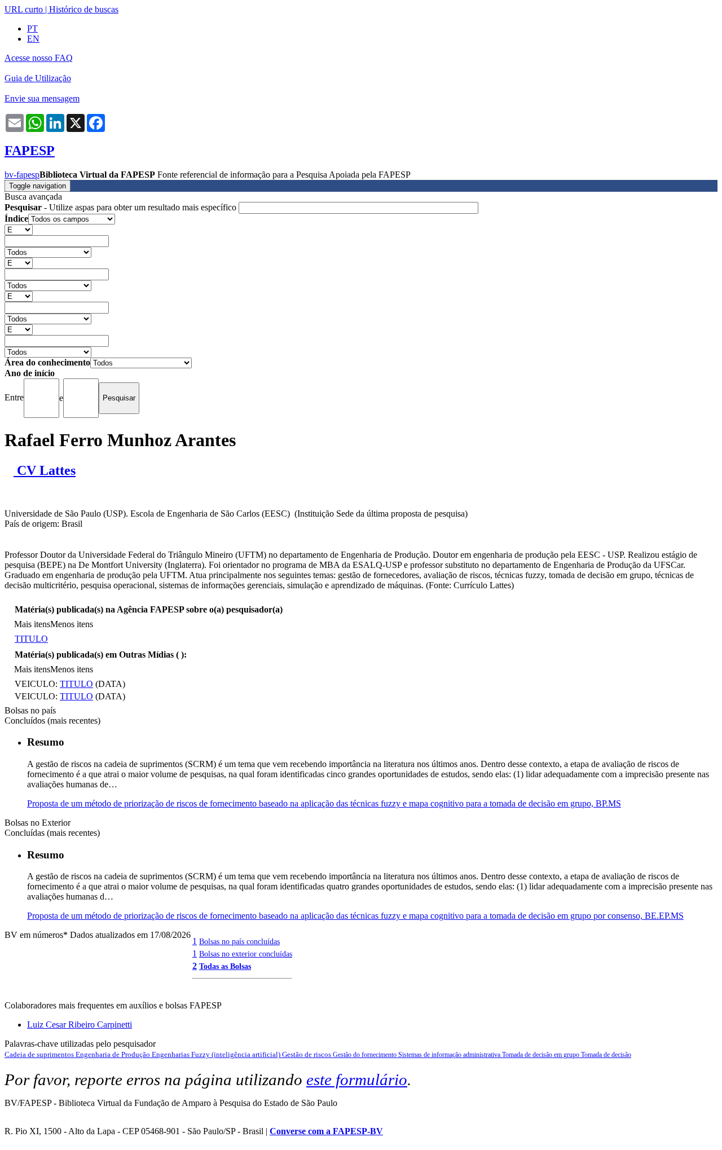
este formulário (356, 1079)
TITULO (31, 639)
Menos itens (71, 624)
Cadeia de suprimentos (40, 1054)
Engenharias (171, 1054)
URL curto (24, 9)
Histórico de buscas (83, 9)
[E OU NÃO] (19, 229)
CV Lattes (45, 470)
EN (33, 38)
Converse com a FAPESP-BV (326, 1131)
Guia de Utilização (38, 78)
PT (32, 28)
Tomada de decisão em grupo (541, 1055)
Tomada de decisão (606, 1055)
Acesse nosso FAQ (39, 58)
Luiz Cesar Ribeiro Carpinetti (79, 1024)
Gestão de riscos (307, 1054)
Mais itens (32, 624)
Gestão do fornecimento (365, 1055)
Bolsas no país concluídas (239, 941)
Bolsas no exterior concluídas (245, 953)
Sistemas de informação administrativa (450, 1055)
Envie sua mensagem (42, 98)
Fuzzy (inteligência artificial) (236, 1054)
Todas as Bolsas (225, 966)
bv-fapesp (22, 174)
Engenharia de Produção (114, 1054)
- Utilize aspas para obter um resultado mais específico (122, 207)
